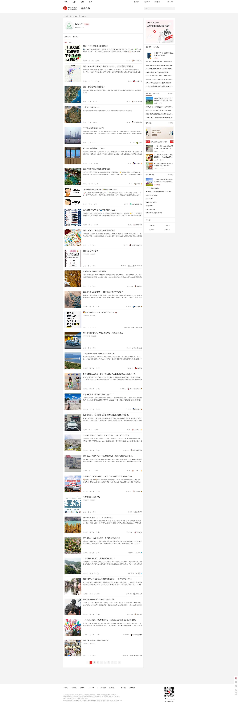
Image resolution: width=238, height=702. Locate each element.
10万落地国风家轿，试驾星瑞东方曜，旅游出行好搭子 (103, 333)
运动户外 (152, 225)
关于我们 (65, 687)
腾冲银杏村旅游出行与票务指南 (95, 271)
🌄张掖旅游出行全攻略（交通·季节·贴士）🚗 (100, 312)
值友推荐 (92, 254)
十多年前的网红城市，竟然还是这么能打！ (99, 558)
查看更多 (170, 93)
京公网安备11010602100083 (70, 695)
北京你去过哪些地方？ (91, 107)
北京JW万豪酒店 (150, 209)
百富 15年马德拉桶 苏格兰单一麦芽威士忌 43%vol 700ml (162, 61)
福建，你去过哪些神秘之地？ (94, 87)
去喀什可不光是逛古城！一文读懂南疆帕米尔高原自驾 (103, 292)
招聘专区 (83, 687)
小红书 (87, 254)
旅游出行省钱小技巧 (90, 251)
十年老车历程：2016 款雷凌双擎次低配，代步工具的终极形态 (163, 147)
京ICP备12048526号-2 (111, 695)
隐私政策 (132, 687)
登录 (168, 2)
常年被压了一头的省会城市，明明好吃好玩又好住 (101, 538)
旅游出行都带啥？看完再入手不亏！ (96, 640)
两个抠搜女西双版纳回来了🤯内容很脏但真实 (100, 189)
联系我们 (74, 687)
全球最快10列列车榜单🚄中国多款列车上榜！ (100, 210)
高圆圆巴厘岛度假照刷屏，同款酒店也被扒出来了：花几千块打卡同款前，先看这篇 (170, 114)
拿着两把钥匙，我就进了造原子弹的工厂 (98, 394)
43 (157, 160)
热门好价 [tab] (156, 47)
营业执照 (117, 696)
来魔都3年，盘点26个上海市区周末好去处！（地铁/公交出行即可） (108, 579)
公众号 (87, 500)
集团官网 (136, 2)
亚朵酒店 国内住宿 (151, 202)
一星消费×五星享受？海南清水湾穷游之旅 (98, 353)
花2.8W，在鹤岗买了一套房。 (94, 148)
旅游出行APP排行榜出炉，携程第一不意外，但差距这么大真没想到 (108, 66)
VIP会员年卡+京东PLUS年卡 (154, 213)
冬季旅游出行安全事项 (91, 497)
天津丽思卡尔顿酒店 (151, 195)
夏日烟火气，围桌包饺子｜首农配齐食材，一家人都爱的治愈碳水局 (163, 156)
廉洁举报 (112, 687)
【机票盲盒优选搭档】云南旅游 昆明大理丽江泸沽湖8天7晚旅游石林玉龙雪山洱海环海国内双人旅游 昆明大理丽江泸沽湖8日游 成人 (163, 181)
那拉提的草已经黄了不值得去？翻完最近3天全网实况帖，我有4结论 (163, 99)
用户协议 (123, 687)
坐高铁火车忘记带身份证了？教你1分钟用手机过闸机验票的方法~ (107, 476)
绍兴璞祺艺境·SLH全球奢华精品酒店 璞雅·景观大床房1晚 (162, 79)
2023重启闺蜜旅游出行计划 (93, 128)
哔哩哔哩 (87, 336)
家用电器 (167, 229)
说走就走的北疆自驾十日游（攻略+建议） (98, 517)
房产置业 (152, 229)
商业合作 (147, 2)
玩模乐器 (167, 225)
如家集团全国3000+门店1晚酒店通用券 (157, 72)
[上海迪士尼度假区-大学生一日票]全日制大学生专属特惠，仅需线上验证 (166, 68)
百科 (90, 2)
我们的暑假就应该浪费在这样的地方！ (97, 169)
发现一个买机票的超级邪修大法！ (95, 46)
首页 (71, 16)
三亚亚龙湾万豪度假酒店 (153, 188)
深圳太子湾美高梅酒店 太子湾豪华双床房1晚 (158, 83)
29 (157, 168)
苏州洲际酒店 (149, 198)
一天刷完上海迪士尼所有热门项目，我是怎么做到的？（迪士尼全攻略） (110, 620)
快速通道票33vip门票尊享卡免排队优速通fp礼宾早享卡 (161, 65)
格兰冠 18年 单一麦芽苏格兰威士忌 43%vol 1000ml (163, 54)
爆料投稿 (157, 2)
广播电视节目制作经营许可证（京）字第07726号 (75, 698)
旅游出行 (84, 16)
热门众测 (149, 123)
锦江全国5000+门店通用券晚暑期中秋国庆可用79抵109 (162, 76)
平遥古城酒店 (149, 206)
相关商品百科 (150, 175)
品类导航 (85, 8)
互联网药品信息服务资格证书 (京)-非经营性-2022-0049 (100, 696)
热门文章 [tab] (156, 93)
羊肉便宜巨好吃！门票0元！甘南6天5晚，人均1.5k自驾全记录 (106, 435)
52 (157, 151)
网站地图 (91, 687)
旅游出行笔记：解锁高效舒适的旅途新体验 (99, 230)
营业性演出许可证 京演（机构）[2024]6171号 (74, 696)
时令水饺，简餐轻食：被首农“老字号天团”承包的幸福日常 (163, 164)
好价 (74, 2)
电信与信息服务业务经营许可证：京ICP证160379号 (92, 695)
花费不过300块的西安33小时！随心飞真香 (99, 599)
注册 (172, 2)
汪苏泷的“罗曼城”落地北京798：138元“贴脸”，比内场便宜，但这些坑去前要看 (168, 110)
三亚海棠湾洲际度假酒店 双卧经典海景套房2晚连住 (160, 86)
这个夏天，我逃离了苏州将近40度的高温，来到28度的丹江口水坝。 (108, 456)
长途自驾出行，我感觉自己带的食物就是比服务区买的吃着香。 (106, 415)
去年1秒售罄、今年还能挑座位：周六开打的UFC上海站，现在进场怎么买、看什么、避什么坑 (173, 107)
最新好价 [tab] (149, 47)
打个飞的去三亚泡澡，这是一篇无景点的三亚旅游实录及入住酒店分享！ (110, 374)
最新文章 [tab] (149, 93)
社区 (82, 2)
